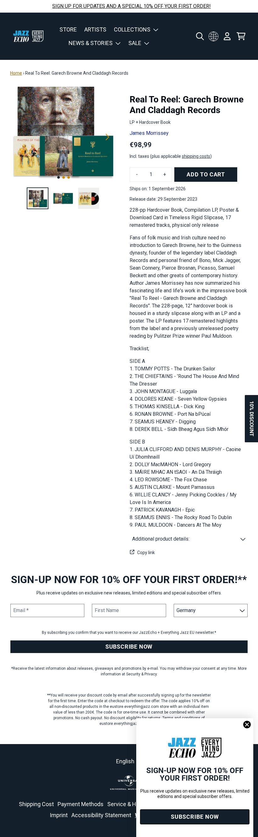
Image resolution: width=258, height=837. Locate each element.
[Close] (247, 724)
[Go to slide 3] (68, 177)
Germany (213, 36)
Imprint (59, 815)
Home (16, 73)
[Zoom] (63, 130)
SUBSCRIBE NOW (129, 646)
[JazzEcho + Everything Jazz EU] (28, 36)
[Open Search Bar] (199, 36)
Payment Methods (81, 804)
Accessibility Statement (101, 815)
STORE (68, 29)
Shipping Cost (36, 804)
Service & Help (125, 804)
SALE (134, 43)
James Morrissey (149, 133)
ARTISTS (95, 29)
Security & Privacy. (142, 674)
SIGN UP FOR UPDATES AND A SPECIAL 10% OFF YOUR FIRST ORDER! (131, 6)
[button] (189, 539)
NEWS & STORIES (91, 43)
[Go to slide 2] (63, 177)
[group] (37, 198)
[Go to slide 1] (58, 177)
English (125, 761)
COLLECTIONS (132, 29)
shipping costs (196, 156)
